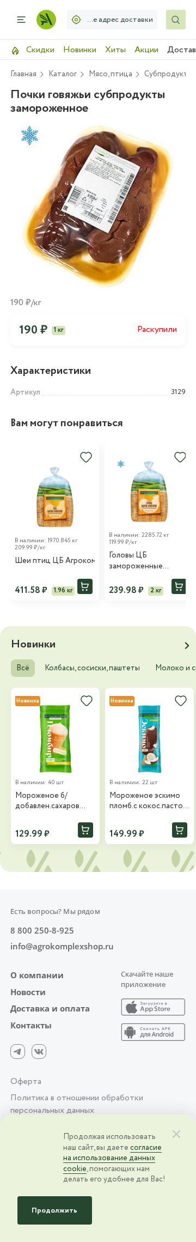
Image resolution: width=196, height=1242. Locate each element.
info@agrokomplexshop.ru (62, 946)
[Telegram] (17, 1051)
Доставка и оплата (50, 1008)
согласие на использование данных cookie (112, 1158)
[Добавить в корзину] (85, 586)
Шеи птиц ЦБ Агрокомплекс (55, 561)
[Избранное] (86, 457)
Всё (22, 668)
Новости (28, 992)
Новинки (79, 50)
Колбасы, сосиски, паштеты (92, 668)
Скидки (39, 50)
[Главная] (46, 19)
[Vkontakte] (39, 1051)
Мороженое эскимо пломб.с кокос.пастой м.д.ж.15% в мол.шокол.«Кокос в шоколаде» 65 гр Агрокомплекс (148, 801)
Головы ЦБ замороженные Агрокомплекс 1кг (140, 561)
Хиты (115, 50)
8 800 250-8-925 (42, 930)
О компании (37, 975)
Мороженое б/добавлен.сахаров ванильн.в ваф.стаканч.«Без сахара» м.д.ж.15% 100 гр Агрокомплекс (53, 801)
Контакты (31, 1025)
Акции (146, 50)
